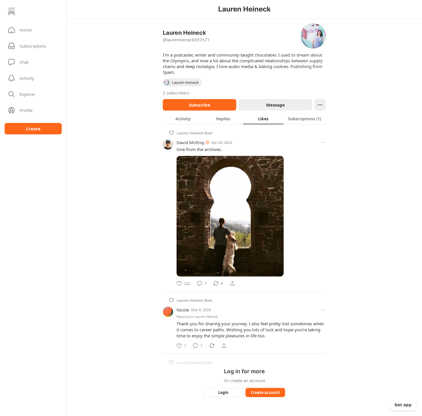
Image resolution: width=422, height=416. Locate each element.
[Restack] (212, 345)
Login (223, 392)
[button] (33, 30)
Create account (265, 392)
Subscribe (199, 105)
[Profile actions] (320, 105)
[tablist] (244, 118)
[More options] (323, 142)
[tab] (183, 118)
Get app (403, 404)
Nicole (183, 310)
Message (275, 105)
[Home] (11, 11)
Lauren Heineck (190, 133)
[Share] (232, 283)
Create (33, 128)
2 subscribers (176, 93)
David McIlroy (190, 142)
